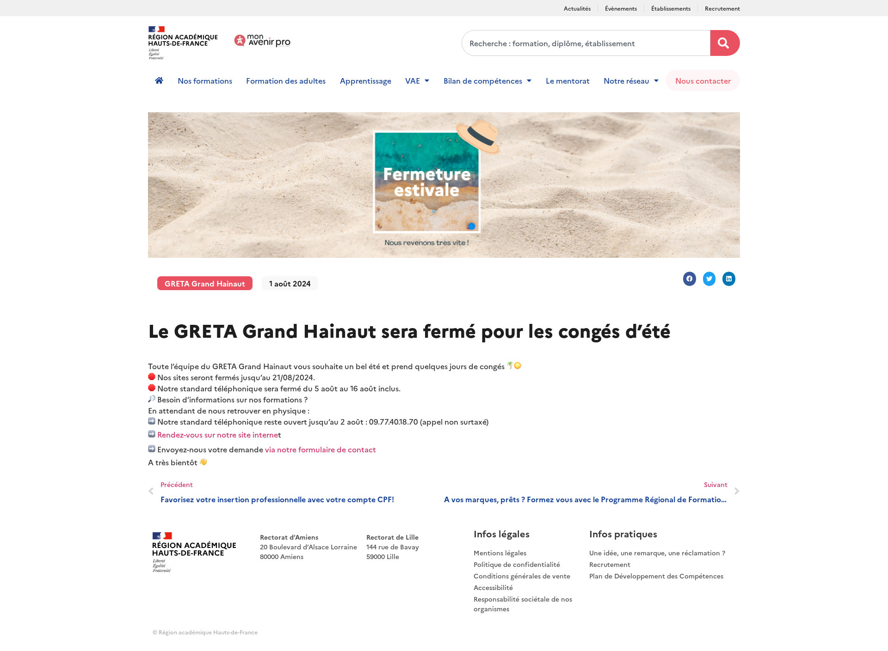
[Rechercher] (725, 43)
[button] (689, 279)
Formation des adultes (286, 80)
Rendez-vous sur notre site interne (216, 434)
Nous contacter (703, 80)
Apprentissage (365, 80)
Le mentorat (568, 80)
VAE (412, 80)
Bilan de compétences (483, 80)
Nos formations (205, 80)
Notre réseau (626, 80)
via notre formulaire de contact (321, 449)
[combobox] (586, 43)
